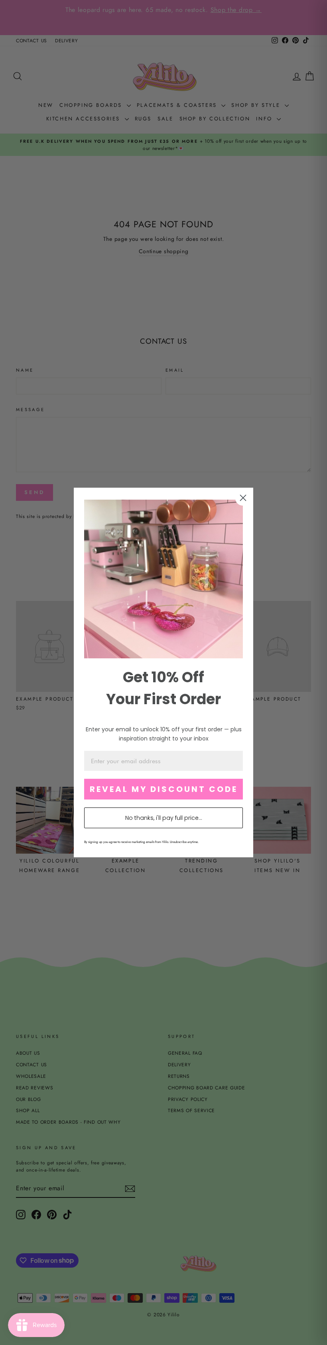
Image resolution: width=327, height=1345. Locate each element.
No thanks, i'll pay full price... (163, 818)
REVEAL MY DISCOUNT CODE (164, 789)
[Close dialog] (243, 498)
